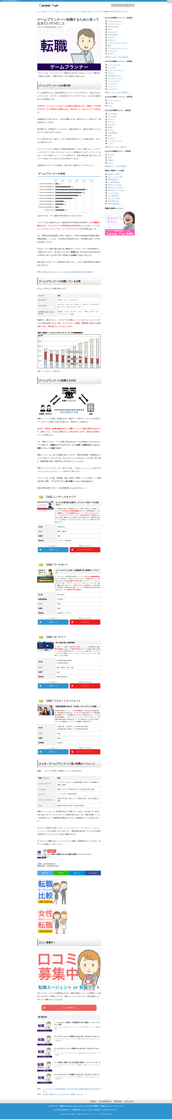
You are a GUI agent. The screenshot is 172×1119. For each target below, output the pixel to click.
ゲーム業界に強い (113, 195)
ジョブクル (111, 53)
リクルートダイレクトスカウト (117, 43)
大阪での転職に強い (114, 203)
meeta (110, 135)
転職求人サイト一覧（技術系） (116, 166)
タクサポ (110, 103)
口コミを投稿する (69, 1008)
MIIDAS (110, 127)
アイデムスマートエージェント (117, 48)
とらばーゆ (111, 138)
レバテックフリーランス (115, 70)
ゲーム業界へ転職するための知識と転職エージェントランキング (77, 1062)
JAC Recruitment (113, 26)
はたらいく (111, 130)
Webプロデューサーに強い (116, 190)
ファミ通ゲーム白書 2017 (51, 371)
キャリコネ (111, 122)
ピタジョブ (111, 124)
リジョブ (110, 163)
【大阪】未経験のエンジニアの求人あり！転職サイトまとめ (63, 1094)
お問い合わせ (129, 1101)
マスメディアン (113, 89)
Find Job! (111, 155)
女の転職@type (113, 132)
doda (40, 805)
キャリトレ (111, 119)
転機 (109, 45)
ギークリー (85, 686)
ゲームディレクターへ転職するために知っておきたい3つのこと (77, 1036)
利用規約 (93, 1101)
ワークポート (85, 622)
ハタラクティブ (113, 51)
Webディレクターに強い (115, 187)
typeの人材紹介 (113, 34)
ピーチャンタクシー (114, 100)
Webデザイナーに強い (115, 185)
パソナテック (112, 86)
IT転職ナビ (111, 160)
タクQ (110, 105)
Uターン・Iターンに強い (115, 177)
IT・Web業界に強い (114, 182)
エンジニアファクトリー (115, 78)
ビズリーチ (111, 37)
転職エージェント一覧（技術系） (117, 92)
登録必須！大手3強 (114, 174)
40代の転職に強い (113, 201)
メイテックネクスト (114, 81)
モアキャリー (112, 40)
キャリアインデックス (115, 141)
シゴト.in (111, 143)
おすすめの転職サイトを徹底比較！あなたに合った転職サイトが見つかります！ (86, 1110)
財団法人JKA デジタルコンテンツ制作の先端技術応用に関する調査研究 (67, 272)
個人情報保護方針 (105, 1101)
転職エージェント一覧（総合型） (117, 57)
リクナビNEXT (112, 114)
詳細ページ (53, 550)
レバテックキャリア (85, 550)
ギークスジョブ (113, 83)
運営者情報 (118, 1101)
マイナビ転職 (112, 116)
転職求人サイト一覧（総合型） (116, 147)
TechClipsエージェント (115, 75)
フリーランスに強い (114, 198)
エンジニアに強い (113, 193)
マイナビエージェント (115, 24)
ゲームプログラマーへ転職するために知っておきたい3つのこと (77, 1074)
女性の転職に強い (113, 179)
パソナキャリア (113, 32)
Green (110, 157)
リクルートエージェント (85, 752)
